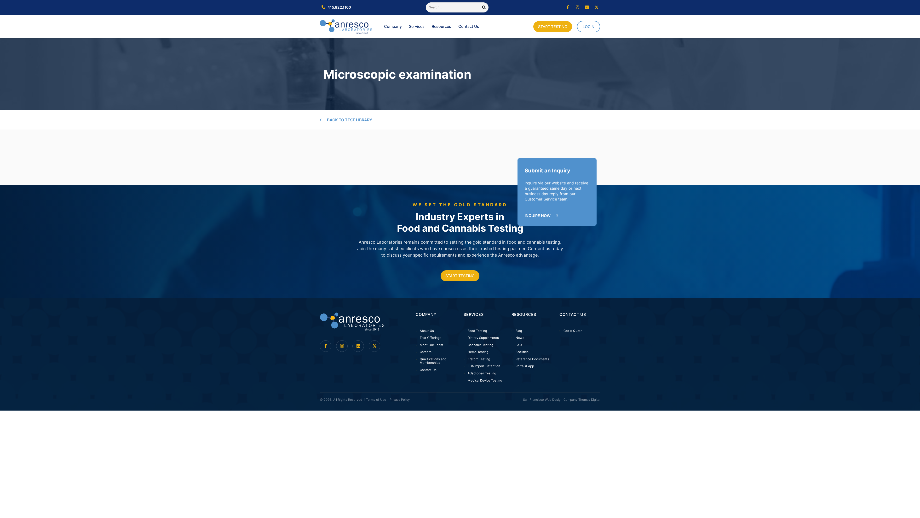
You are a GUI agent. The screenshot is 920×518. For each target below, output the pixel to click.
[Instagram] (577, 7)
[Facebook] (568, 7)
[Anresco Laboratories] (352, 321)
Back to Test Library (349, 120)
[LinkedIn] (587, 7)
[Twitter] (596, 7)
